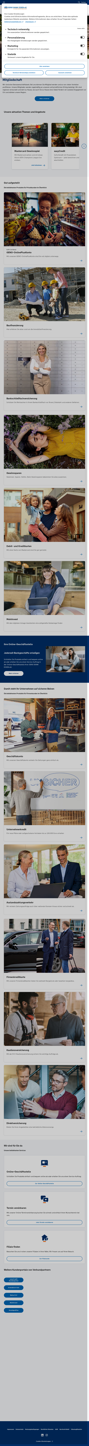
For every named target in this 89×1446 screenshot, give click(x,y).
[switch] (82, 37)
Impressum (29, 22)
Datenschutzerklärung (13, 22)
